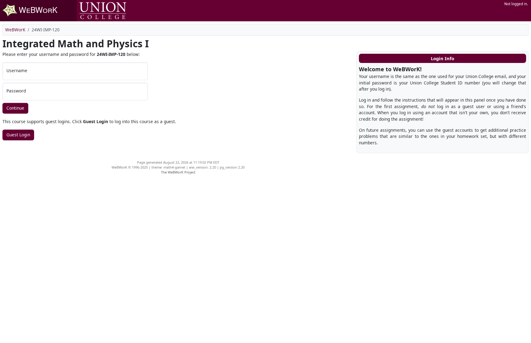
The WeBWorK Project (178, 172)
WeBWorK (15, 30)
